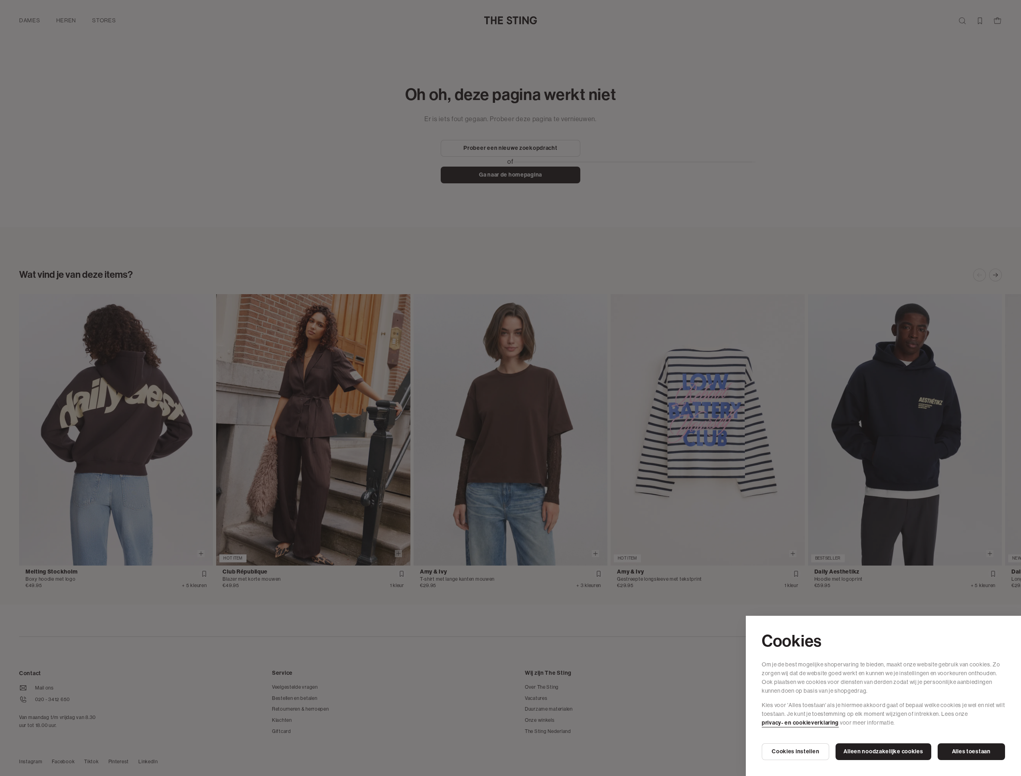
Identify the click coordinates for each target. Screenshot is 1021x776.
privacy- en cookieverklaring (800, 722)
